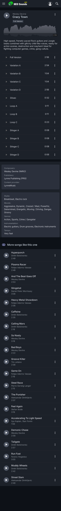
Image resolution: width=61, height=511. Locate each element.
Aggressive (9, 206)
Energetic (21, 209)
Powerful (45, 206)
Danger (47, 209)
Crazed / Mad (32, 206)
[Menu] (3, 3)
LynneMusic (10, 185)
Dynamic (20, 206)
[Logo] (17, 3)
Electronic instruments (45, 226)
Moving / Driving (35, 209)
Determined (9, 209)
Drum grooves (26, 226)
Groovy (7, 212)
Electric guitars (11, 226)
